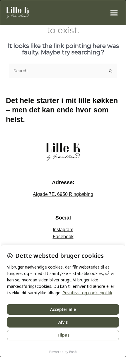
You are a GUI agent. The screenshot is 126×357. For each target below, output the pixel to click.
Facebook (63, 236)
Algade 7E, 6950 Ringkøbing (63, 194)
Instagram (63, 229)
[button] (114, 12)
